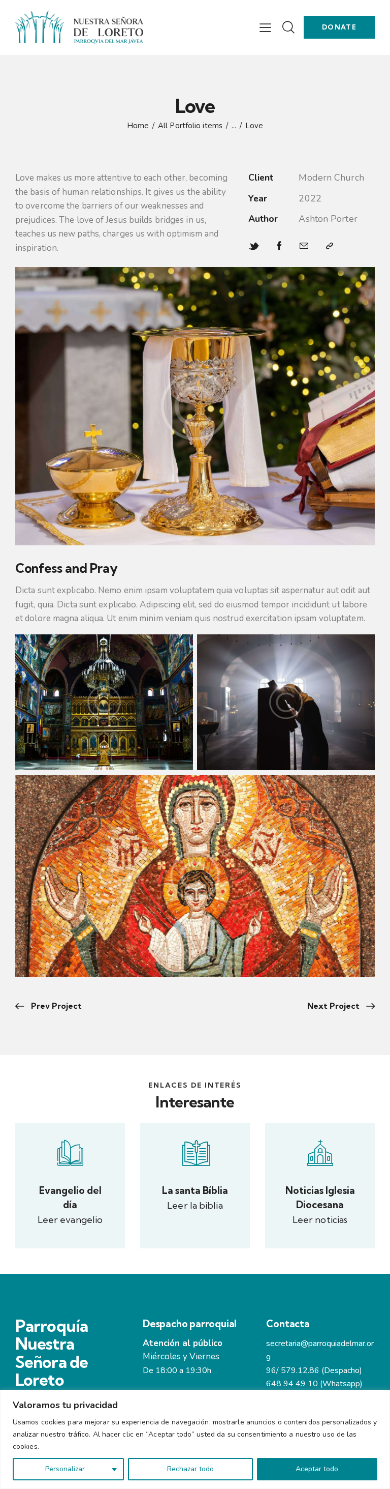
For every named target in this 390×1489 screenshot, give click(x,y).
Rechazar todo (190, 1469)
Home (138, 126)
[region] (195, 1439)
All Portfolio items (190, 126)
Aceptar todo (317, 1469)
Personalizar (65, 1469)
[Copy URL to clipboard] (329, 246)
